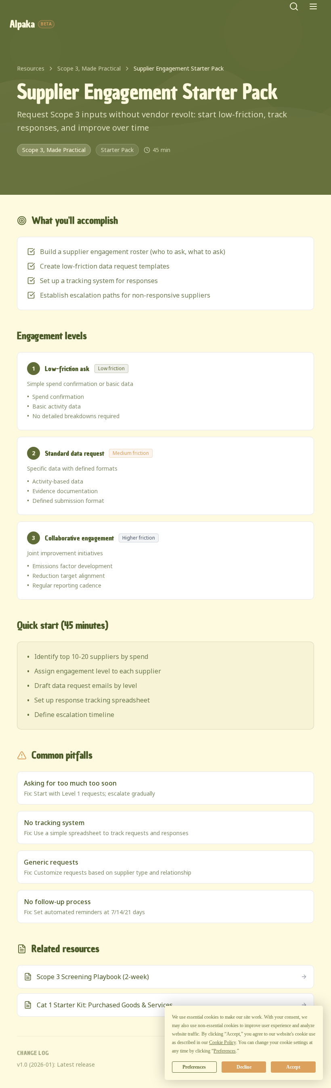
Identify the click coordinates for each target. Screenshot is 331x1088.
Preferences (194, 1067)
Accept (293, 1067)
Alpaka (31, 24)
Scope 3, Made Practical (89, 68)
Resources (30, 68)
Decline (244, 1067)
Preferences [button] (225, 1051)
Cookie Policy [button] (222, 1042)
